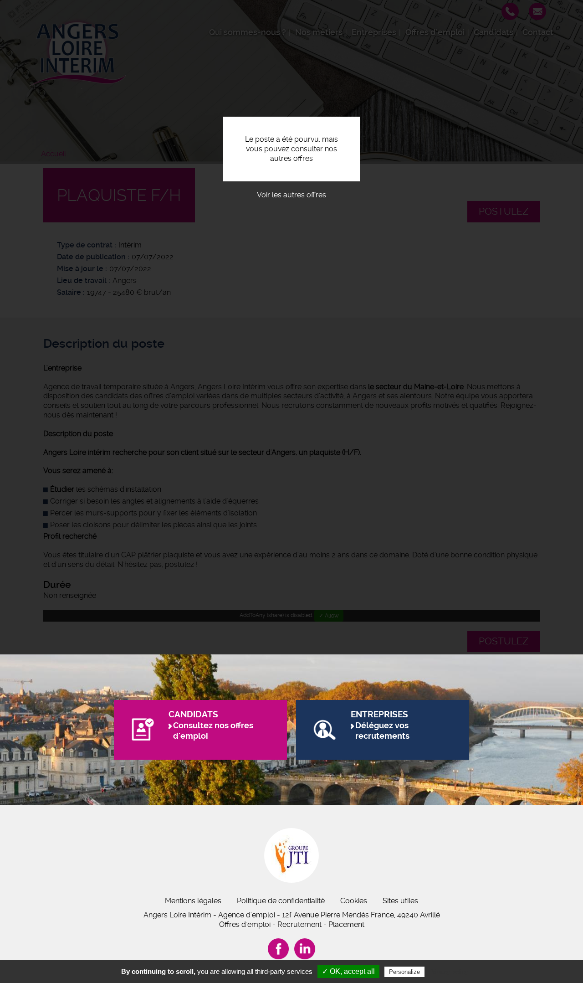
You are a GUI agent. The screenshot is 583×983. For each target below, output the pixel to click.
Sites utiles (400, 900)
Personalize (404, 971)
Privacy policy (448, 971)
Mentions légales (193, 900)
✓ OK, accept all (348, 971)
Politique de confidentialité (281, 900)
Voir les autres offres (291, 194)
